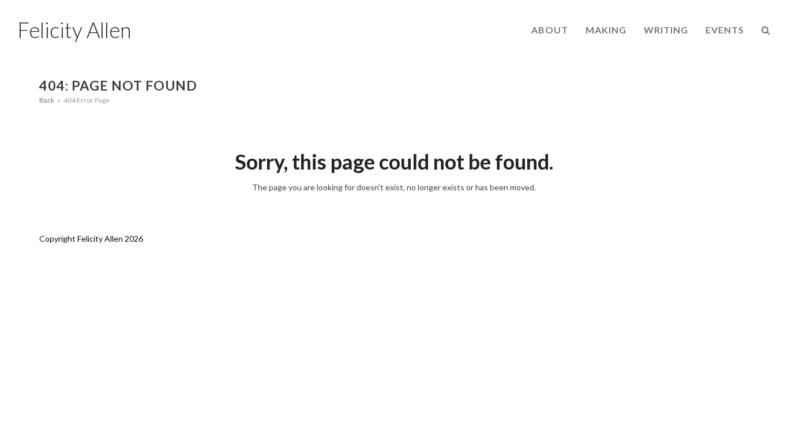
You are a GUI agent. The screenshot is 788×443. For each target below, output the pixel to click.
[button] (766, 30)
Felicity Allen (74, 30)
